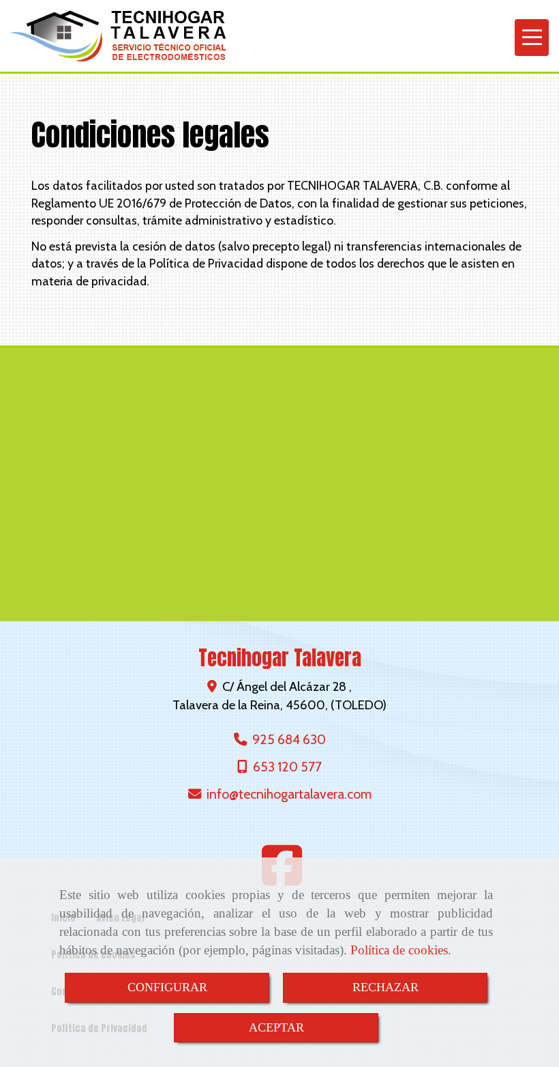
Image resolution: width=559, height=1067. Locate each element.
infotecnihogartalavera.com (289, 794)
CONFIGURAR (167, 987)
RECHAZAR (385, 987)
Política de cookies (399, 950)
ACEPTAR (276, 1027)
